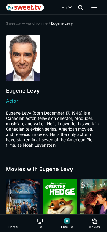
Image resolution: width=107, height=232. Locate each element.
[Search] (80, 7)
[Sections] (94, 7)
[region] (53, 204)
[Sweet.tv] (25, 7)
